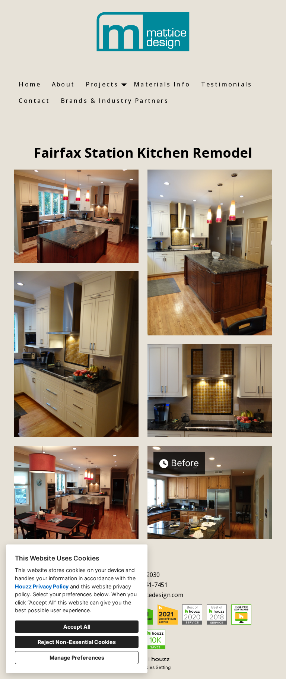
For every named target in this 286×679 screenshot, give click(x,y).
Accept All (76, 626)
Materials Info (162, 84)
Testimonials (226, 84)
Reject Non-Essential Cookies (77, 642)
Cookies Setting (154, 667)
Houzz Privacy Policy (42, 586)
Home (30, 84)
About (63, 84)
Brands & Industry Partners (115, 101)
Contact (34, 101)
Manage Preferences (77, 657)
